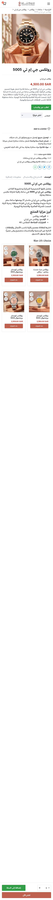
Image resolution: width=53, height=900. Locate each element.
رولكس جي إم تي (20, 9)
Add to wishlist (40, 129)
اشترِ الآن (26, 895)
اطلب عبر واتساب (41, 107)
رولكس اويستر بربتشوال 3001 (17, 270)
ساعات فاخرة (41, 162)
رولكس (32, 9)
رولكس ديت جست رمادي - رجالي (40, 270)
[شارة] (26, 3)
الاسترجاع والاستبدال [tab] (32, 177)
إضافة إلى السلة (14, 888)
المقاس (47, 116)
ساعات (39, 9)
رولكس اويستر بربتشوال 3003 (42, 316)
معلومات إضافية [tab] (13, 177)
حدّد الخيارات (39, 280)
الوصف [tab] (47, 177)
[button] (4, 3)
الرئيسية (48, 9)
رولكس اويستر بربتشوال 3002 (17, 316)
